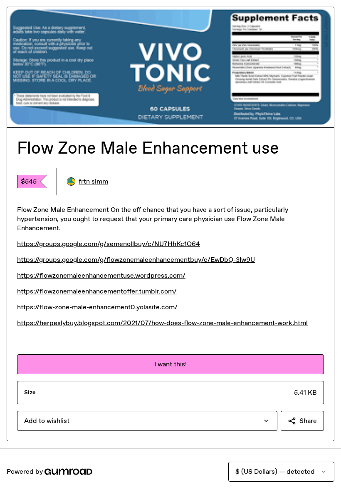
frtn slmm (93, 181)
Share (308, 421)
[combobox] (147, 421)
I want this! (170, 364)
